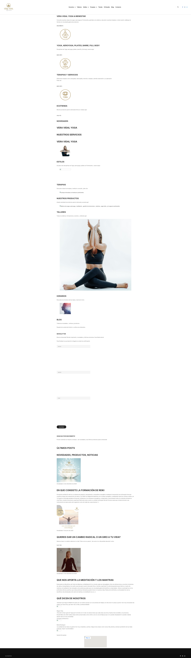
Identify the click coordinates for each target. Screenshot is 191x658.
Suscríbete (61, 427)
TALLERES (61, 212)
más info (59, 115)
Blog (59, 320)
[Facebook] (183, 7)
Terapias (61, 185)
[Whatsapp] (187, 7)
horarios (61, 296)
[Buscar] (178, 7)
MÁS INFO (59, 55)
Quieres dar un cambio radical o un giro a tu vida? (89, 537)
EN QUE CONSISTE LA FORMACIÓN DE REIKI (80, 490)
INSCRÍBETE (60, 26)
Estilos (60, 162)
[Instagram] (185, 7)
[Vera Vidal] (8, 7)
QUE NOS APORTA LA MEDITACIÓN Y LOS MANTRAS (85, 580)
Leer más (59, 545)
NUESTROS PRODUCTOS (68, 198)
